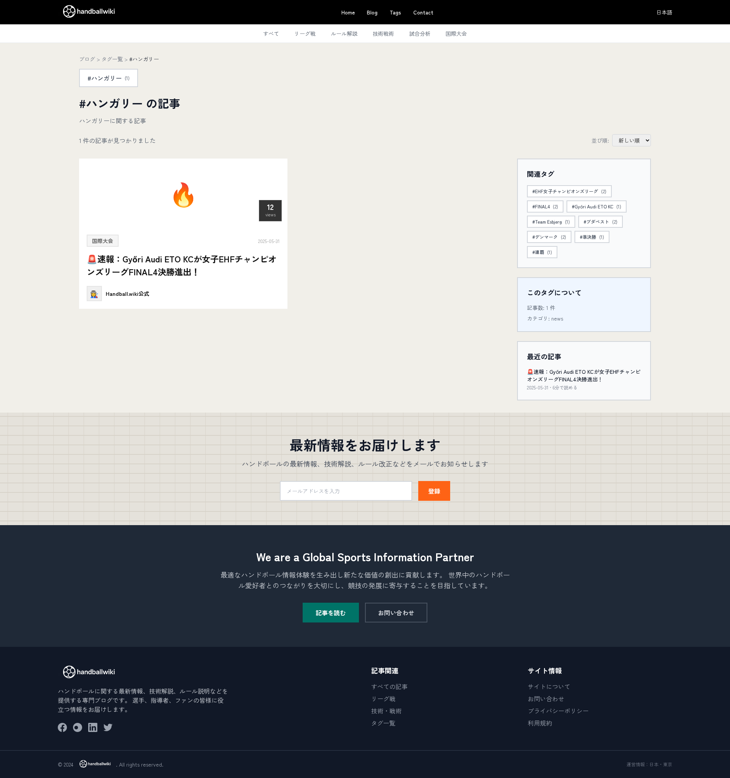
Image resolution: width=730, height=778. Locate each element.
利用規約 (540, 722)
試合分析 (419, 33)
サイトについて (549, 686)
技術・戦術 (386, 710)
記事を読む (331, 612)
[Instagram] (77, 727)
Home (348, 12)
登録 (434, 490)
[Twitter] (108, 727)
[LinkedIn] (92, 727)
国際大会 (456, 33)
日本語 (664, 12)
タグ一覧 (112, 59)
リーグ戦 (305, 33)
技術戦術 (383, 33)
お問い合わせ (396, 612)
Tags (395, 12)
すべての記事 (389, 686)
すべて (271, 33)
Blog (372, 12)
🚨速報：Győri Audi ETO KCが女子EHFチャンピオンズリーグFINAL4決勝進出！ (584, 375)
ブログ (87, 59)
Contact (423, 12)
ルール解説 (344, 33)
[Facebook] (62, 727)
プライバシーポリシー (558, 710)
